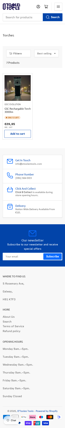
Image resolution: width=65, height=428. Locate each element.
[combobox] (32, 17)
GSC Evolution (13, 104)
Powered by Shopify (47, 411)
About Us (9, 317)
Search (55, 17)
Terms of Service (13, 326)
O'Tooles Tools (25, 411)
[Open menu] (58, 7)
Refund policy (11, 331)
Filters (17, 53)
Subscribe (52, 256)
